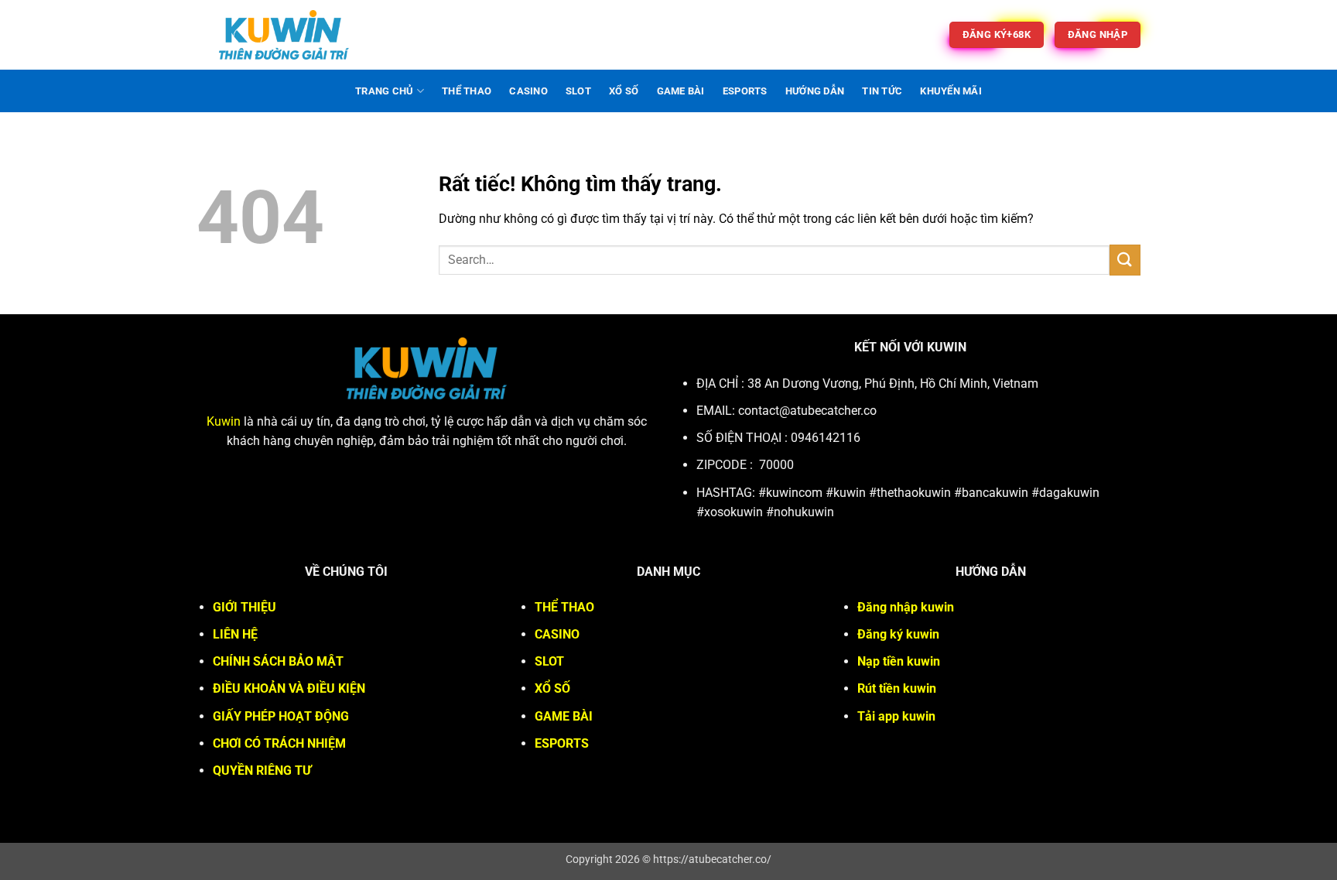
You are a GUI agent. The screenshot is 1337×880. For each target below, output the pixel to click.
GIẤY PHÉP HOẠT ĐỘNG (281, 716)
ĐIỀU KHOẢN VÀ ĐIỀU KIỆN (289, 688)
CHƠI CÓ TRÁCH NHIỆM (279, 743)
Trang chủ (384, 91)
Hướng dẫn (814, 91)
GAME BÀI (681, 91)
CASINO (528, 91)
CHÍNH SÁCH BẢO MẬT (278, 661)
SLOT (578, 91)
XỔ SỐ (623, 91)
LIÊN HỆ (235, 634)
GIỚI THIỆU (244, 607)
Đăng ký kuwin (898, 634)
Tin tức (882, 91)
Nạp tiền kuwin (898, 661)
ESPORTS (745, 91)
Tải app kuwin (896, 716)
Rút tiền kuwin (896, 688)
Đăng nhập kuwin (905, 607)
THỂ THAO (466, 91)
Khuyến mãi (951, 91)
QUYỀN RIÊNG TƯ (262, 770)
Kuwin (224, 421)
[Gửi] (1125, 260)
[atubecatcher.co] (284, 35)
